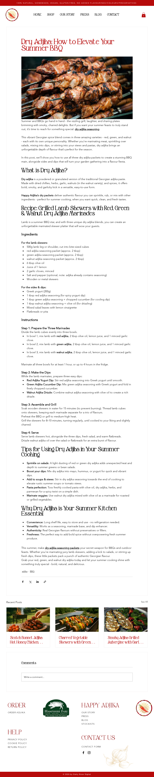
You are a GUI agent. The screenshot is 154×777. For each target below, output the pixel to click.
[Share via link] (44, 581)
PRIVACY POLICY (17, 739)
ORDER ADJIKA (16, 712)
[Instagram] (89, 752)
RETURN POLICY (17, 747)
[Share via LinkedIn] (37, 581)
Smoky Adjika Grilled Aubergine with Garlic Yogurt (125, 639)
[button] (144, 14)
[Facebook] (83, 752)
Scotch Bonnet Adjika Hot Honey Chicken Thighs (26, 639)
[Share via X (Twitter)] (30, 581)
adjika (24, 571)
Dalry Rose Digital (82, 774)
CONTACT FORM (91, 746)
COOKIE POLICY (17, 743)
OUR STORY (88, 712)
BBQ (32, 571)
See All (144, 601)
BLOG (85, 720)
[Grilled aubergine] (126, 619)
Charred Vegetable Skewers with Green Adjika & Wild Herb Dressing (75, 639)
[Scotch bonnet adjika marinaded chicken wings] (28, 619)
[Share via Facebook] (22, 581)
